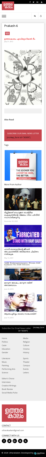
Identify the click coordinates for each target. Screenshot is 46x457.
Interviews (6, 382)
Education (6, 349)
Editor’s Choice (8, 378)
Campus (26, 365)
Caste (4, 345)
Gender (5, 352)
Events (26, 369)
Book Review (7, 389)
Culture (26, 345)
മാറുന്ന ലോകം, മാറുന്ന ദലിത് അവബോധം (18, 284)
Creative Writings (9, 385)
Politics (5, 342)
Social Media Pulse (9, 392)
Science (5, 372)
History (26, 352)
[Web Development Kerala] (39, 453)
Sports (25, 358)
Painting (5, 365)
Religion (26, 342)
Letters (26, 372)
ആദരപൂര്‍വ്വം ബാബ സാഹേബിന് (20, 314)
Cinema (26, 349)
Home (4, 338)
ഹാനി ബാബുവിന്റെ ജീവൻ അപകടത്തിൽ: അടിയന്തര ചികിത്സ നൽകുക (21, 252)
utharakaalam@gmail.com (13, 430)
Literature (6, 358)
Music (4, 362)
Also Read (9, 119)
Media (25, 338)
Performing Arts (8, 369)
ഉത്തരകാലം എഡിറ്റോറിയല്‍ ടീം (19, 39)
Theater (26, 362)
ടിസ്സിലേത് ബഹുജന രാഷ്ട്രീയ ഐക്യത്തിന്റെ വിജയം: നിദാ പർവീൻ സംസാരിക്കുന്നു (22, 215)
